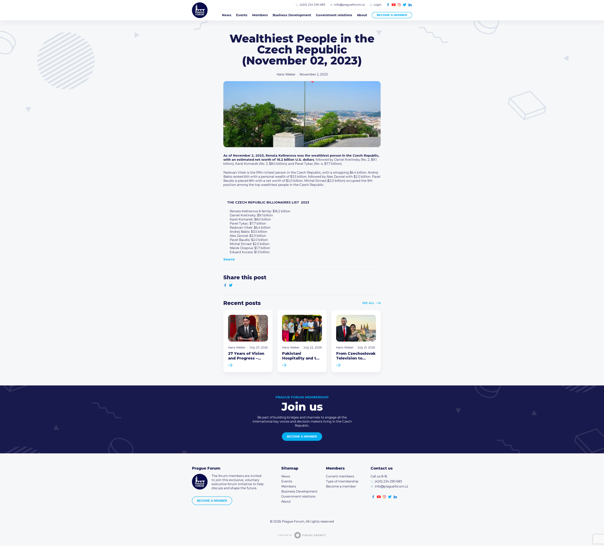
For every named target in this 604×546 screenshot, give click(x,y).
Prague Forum (200, 10)
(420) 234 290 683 (312, 4)
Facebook (388, 5)
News (226, 15)
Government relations (334, 15)
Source (229, 259)
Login (377, 4)
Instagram (399, 5)
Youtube (394, 5)
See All (368, 303)
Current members (340, 476)
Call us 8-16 (379, 476)
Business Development (292, 15)
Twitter (405, 5)
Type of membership (342, 481)
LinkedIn (410, 5)
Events (241, 15)
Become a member (392, 15)
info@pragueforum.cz (349, 4)
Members (260, 15)
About (362, 15)
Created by (285, 535)
